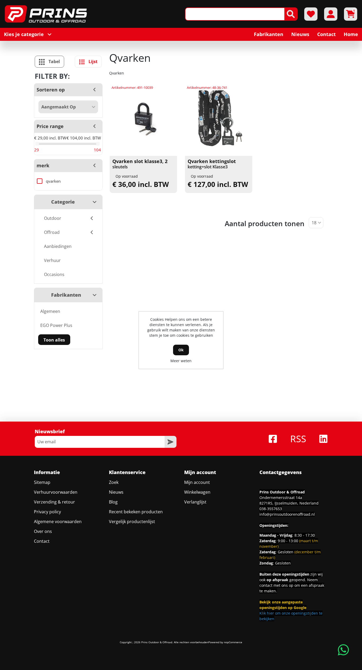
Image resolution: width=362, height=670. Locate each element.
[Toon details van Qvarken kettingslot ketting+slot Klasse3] (219, 120)
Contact (42, 541)
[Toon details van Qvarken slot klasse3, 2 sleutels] (144, 120)
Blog (113, 502)
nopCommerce (233, 642)
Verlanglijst (195, 502)
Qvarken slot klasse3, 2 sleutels (139, 164)
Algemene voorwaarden (58, 521)
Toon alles (54, 340)
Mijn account (197, 482)
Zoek (113, 482)
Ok (181, 349)
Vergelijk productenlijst (132, 521)
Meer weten (181, 360)
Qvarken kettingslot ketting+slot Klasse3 (212, 164)
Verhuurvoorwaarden (55, 492)
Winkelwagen (197, 492)
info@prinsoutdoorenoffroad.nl (287, 514)
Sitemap (42, 482)
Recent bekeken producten (136, 512)
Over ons (43, 531)
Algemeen (50, 311)
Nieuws (116, 492)
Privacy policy (47, 512)
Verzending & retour (54, 502)
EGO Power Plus (56, 325)
